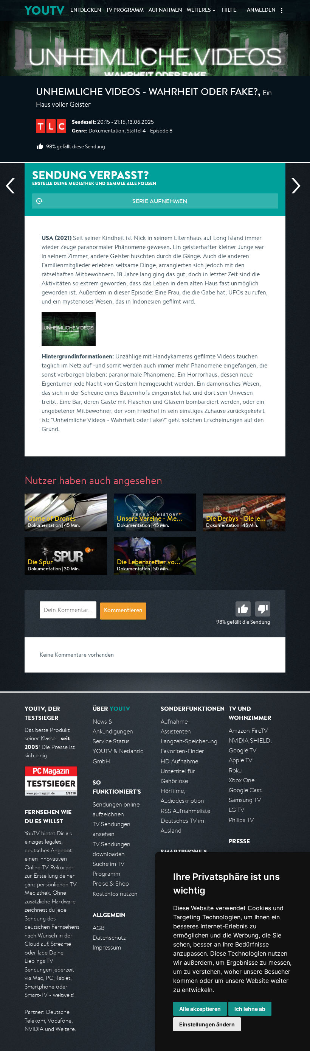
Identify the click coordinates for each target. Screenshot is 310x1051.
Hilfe (229, 10)
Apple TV (240, 760)
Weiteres (199, 10)
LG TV (236, 810)
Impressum (107, 947)
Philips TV (241, 820)
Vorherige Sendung (13, 185)
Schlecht (262, 609)
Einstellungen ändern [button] (207, 1024)
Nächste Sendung (293, 185)
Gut (243, 609)
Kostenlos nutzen (115, 894)
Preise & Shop (111, 884)
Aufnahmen (165, 10)
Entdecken (85, 10)
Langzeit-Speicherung (189, 741)
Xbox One (241, 780)
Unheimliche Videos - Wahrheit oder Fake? (147, 93)
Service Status (111, 741)
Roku (235, 770)
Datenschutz (109, 938)
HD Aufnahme (179, 761)
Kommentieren (123, 611)
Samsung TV (245, 800)
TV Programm (125, 10)
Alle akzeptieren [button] (200, 1009)
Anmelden (261, 10)
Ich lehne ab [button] (249, 1009)
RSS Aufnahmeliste (185, 811)
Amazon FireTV (248, 731)
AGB (99, 928)
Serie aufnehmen (159, 201)
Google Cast (245, 790)
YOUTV (44, 10)
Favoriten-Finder (182, 751)
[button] (281, 10)
